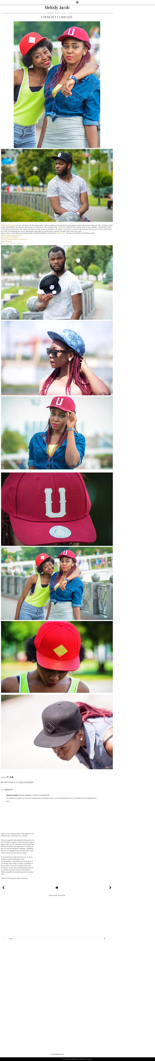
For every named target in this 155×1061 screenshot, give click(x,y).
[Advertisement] (57, 903)
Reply (8, 801)
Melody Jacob (57, 7)
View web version (57, 895)
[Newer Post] (3, 887)
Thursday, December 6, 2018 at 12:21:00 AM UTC (34, 795)
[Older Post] (110, 887)
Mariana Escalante (12, 795)
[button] (77, 2)
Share (4, 785)
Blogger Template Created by (77, 1059)
